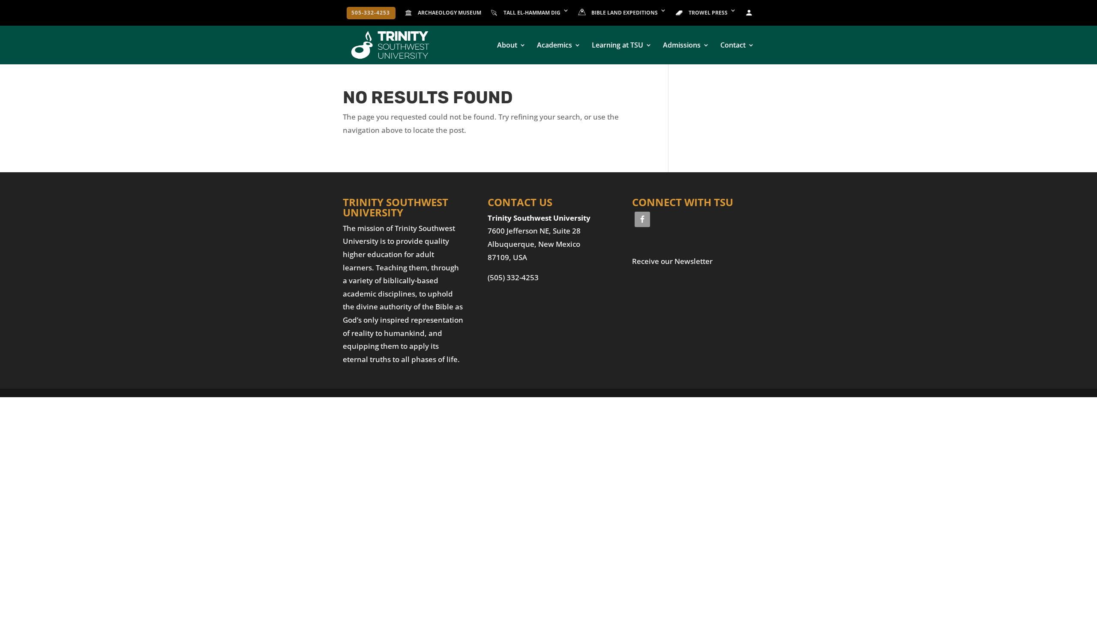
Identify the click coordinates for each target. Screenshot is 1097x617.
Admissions (682, 46)
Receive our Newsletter (672, 261)
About (507, 46)
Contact (733, 46)
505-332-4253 (370, 13)
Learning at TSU (617, 46)
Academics (554, 46)
